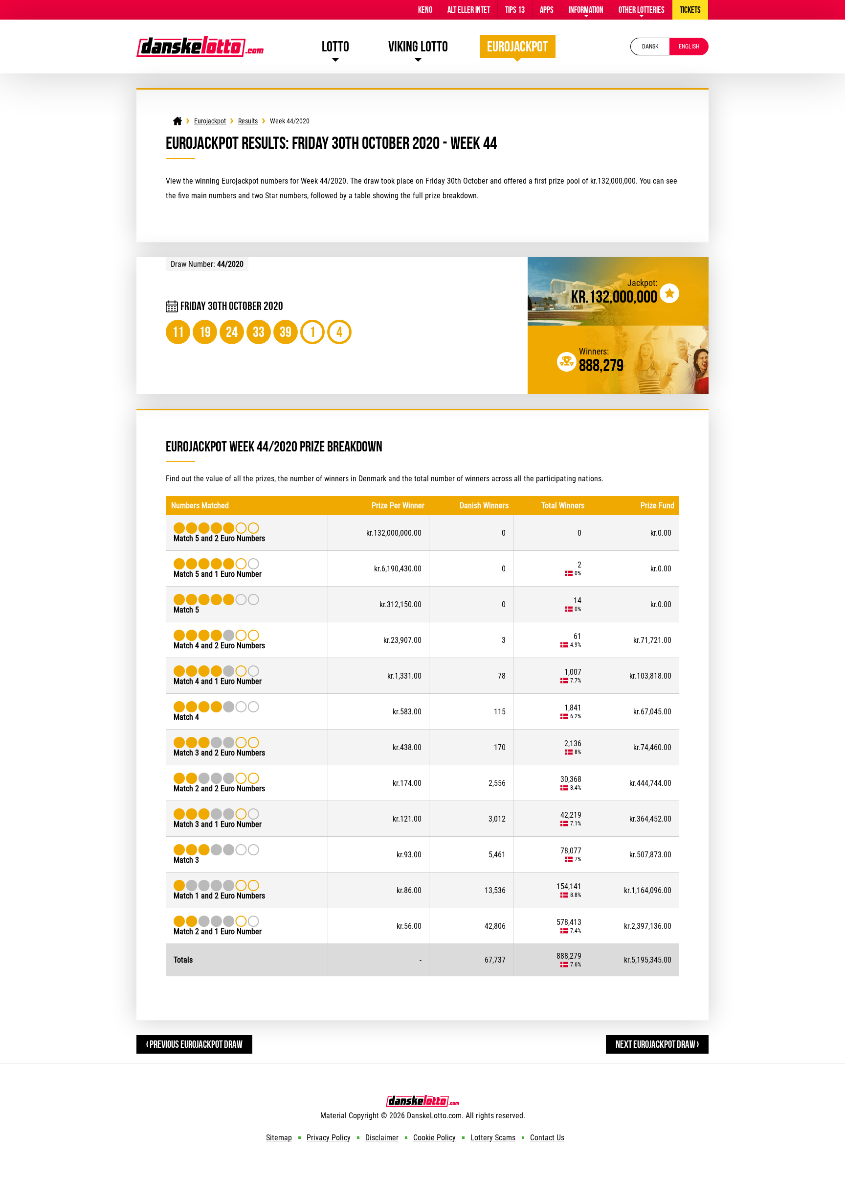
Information (586, 10)
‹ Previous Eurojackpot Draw (194, 1044)
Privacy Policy (329, 1137)
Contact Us (547, 1137)
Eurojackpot (517, 46)
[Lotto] (177, 121)
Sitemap (279, 1137)
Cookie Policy (434, 1137)
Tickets (690, 10)
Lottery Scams (492, 1137)
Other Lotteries (642, 10)
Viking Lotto (418, 46)
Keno (425, 10)
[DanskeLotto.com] (200, 41)
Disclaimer (382, 1137)
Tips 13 (515, 10)
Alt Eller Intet (468, 10)
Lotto (335, 46)
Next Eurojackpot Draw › (657, 1044)
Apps (547, 10)
